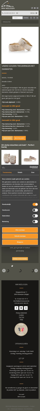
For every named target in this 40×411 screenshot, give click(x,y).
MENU (32, 13)
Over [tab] (32, 172)
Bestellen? (19, 138)
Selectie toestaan (20, 236)
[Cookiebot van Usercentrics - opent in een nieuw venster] (30, 167)
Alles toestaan (20, 230)
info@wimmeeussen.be (22, 301)
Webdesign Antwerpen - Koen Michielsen (22, 409)
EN (37, 18)
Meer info (7, 138)
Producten (7, 22)
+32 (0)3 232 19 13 (9, 13)
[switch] (35, 210)
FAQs (21, 319)
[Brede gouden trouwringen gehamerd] (10, 158)
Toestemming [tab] (7, 172)
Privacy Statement (21, 313)
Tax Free (21, 317)
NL (31, 18)
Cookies (21, 315)
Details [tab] (20, 172)
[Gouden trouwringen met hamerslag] (30, 158)
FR (34, 18)
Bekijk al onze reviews (20, 259)
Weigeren (20, 242)
